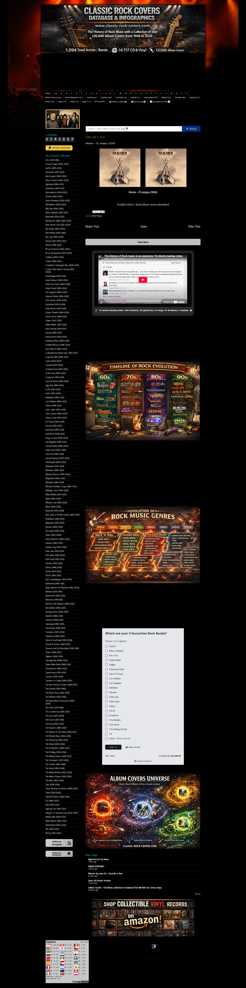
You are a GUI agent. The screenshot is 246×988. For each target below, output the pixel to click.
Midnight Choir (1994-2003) (57, 490)
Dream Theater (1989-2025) (57, 312)
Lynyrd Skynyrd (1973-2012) (57, 458)
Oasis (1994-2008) (53, 535)
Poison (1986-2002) (54, 567)
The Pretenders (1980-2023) (58, 748)
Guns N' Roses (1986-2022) (57, 381)
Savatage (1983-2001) (55, 624)
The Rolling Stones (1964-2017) (58, 756)
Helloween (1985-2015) (55, 397)
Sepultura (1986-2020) (55, 636)
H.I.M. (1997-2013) (53, 389)
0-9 (55, 93)
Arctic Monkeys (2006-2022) (58, 200)
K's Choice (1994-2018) (55, 422)
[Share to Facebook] (101, 212)
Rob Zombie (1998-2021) (56, 608)
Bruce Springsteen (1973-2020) (59, 253)
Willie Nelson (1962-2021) (56, 821)
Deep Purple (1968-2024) (56, 288)
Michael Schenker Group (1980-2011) (61, 486)
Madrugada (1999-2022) (56, 462)
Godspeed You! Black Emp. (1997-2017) (62, 353)
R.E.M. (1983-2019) (53, 575)
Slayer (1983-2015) (53, 652)
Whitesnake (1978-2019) (56, 817)
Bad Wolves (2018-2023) (56, 204)
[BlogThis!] (96, 212)
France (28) (49, 102)
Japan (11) (87, 102)
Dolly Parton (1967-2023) (56, 308)
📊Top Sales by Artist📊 (160, 102)
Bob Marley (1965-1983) (56, 233)
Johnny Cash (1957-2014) (56, 418)
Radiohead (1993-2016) (55, 583)
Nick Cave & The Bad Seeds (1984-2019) (63, 515)
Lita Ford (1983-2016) (55, 454)
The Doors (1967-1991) (55, 720)
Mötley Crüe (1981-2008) (56, 503)
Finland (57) (166, 97)
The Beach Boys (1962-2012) (58, 693)
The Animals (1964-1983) (56, 689)
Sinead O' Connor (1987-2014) (58, 644)
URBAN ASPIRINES (96, 866)
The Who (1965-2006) (55, 780)
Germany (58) (106, 97)
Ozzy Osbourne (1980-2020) (58, 539)
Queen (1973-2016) (53, 571)
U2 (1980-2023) (52, 801)
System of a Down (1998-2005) (59, 681)
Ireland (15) (135, 97)
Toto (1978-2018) (53, 785)
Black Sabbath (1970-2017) (57, 213)
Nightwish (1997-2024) (55, 523)
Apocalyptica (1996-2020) (56, 192)
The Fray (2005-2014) (55, 724)
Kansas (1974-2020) (54, 426)
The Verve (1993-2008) (55, 768)
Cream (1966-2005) (54, 261)
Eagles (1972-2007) (54, 320)
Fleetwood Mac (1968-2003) (57, 341)
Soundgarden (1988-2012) (57, 660)
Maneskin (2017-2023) (55, 466)
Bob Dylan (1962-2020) (55, 229)
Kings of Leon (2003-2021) (57, 438)
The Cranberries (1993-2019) (57, 712)
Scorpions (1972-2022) (55, 632)
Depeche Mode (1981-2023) (57, 296)
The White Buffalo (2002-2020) (59, 772)
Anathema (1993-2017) (55, 188)
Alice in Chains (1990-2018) (57, 180)
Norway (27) (195, 97)
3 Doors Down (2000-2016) (57, 164)
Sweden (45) (180, 97)
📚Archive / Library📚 (118, 102)
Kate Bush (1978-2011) (55, 434)
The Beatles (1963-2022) (56, 697)
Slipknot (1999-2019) (54, 656)
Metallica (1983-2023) (55, 482)
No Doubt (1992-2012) (55, 531)
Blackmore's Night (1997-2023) (58, 221)
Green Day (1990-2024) (56, 373)
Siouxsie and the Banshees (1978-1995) (62, 648)
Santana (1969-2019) (54, 620)
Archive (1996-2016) (54, 196)
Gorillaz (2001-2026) (54, 365)
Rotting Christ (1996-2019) (57, 612)
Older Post (194, 226)
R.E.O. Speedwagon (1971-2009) (59, 579)
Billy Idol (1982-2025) (55, 209)
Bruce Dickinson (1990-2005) (58, 249)
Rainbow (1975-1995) (54, 592)
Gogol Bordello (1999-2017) (57, 357)
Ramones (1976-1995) (54, 600)
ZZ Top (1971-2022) (53, 833)
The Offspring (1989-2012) (57, 740)
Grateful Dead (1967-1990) (57, 369)
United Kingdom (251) (74, 97)
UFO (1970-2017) (52, 805)
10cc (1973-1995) (52, 160)
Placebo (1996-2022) (54, 563)
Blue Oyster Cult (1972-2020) (58, 225)
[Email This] (93, 212)
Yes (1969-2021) (52, 829)
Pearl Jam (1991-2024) (55, 551)
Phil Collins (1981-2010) (55, 555)
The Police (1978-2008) (55, 744)
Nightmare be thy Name (98, 859)
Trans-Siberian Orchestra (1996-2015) (62, 788)
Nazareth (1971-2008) (55, 511)
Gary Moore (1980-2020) (56, 349)
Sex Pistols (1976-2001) (55, 628)
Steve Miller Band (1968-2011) (58, 664)
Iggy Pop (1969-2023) (55, 385)
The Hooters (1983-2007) (56, 728)
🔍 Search (191, 129)
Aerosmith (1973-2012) (55, 172)
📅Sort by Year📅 (138, 102)
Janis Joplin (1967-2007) (56, 410)
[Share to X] (98, 212)
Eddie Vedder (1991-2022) (56, 325)
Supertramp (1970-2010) (56, 672)
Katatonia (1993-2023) (55, 430)
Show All (198, 894)
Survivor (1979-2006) (54, 677)
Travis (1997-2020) (53, 793)
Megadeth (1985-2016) (55, 478)
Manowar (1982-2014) (55, 470)
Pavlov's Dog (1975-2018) (56, 547)
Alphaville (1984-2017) (55, 184)
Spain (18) (62, 102)
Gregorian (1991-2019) (55, 377)
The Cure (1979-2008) (55, 716)
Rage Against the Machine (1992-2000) (62, 588)
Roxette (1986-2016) (54, 616)
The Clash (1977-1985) (55, 708)
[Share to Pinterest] (103, 212)
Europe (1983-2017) (54, 333)
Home (47, 93)
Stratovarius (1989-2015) (56, 669)
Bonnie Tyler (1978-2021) (56, 241)
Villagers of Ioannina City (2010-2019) (62, 813)
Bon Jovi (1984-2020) (54, 237)
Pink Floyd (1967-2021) (55, 559)
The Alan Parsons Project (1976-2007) (61, 685)
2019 (93, 216)
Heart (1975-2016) (53, 393)
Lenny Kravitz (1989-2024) (57, 446)
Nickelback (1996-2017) (55, 519)
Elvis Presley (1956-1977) (56, 329)
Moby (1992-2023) (53, 499)
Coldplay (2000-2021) (55, 257)
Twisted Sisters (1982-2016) (57, 797)
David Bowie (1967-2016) (56, 276)
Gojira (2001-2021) (53, 361)
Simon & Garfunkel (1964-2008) (59, 640)
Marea (99, 216)
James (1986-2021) (53, 405)
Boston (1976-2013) (53, 245)
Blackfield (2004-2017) (55, 217)
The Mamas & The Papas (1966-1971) (61, 732)
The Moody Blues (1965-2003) (58, 736)
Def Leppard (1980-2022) (56, 292)
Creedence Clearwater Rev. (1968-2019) (62, 265)
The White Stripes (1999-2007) (58, 776)
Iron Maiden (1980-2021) (56, 401)
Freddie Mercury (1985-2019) (58, 345)
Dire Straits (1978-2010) (56, 300)
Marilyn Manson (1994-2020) (58, 474)
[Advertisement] (123, 72)
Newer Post (92, 226)
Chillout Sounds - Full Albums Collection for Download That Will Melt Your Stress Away (125, 888)
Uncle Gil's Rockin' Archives (99, 881)
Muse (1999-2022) (53, 507)
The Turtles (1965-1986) (55, 764)
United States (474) (53, 97)
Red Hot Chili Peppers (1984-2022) (60, 604)
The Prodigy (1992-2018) (56, 752)
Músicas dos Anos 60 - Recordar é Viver (105, 874)
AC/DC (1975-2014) (54, 168)
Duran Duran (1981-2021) (56, 317)
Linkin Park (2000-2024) (56, 450)
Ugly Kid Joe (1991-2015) (56, 809)
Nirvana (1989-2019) (54, 527)
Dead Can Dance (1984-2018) (58, 284)
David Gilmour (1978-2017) (57, 280)
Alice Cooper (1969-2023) (56, 176)
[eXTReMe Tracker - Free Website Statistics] (154, 948)
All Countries (100, 102)
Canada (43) (92, 97)
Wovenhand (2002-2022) (56, 825)
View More (142, 242)
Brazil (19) (74, 102)
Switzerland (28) (150, 97)
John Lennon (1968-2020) (56, 414)
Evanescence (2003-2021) (56, 337)
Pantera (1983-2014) (54, 543)
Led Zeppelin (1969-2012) (56, 442)
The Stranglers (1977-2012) (57, 760)
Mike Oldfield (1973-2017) (56, 494)
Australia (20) (121, 97)
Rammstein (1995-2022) (55, 596)
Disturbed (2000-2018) (55, 304)
